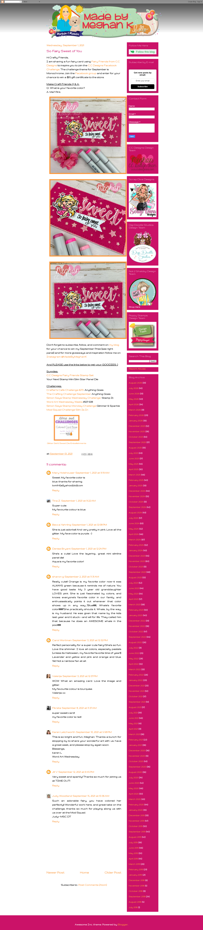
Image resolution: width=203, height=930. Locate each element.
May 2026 (134, 399)
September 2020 (137, 767)
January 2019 (135, 875)
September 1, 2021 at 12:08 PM (89, 524)
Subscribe (143, 86)
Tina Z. (56, 500)
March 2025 (135, 475)
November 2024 (137, 496)
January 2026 (136, 420)
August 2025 (135, 447)
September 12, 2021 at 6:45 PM (76, 771)
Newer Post (55, 872)
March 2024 (135, 539)
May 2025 (134, 464)
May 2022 (134, 658)
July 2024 (133, 518)
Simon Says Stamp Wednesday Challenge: (74, 397)
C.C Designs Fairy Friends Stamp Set (70, 375)
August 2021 (135, 707)
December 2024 (137, 491)
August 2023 (135, 577)
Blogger (123, 924)
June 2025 (134, 458)
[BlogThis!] (85, 454)
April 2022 (134, 664)
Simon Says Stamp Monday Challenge (71, 405)
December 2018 (137, 880)
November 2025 (137, 431)
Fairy (94, 61)
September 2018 (137, 896)
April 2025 (134, 469)
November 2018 (136, 886)
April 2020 (134, 794)
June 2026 (134, 393)
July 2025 (133, 453)
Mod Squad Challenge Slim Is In (67, 409)
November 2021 (136, 691)
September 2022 (137, 637)
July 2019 (133, 842)
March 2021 (134, 734)
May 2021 (133, 723)
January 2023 (135, 615)
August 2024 (135, 512)
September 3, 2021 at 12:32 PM (90, 640)
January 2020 (136, 810)
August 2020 (135, 772)
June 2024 (134, 523)
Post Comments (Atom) (92, 884)
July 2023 (133, 583)
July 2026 (133, 388)
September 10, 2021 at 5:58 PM (94, 732)
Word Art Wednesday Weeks (65, 401)
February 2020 (136, 804)
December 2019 (137, 815)
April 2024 (134, 534)
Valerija (57, 676)
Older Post (113, 872)
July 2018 (133, 907)
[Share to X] (87, 454)
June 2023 (134, 588)
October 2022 (136, 631)
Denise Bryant (61, 548)
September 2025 (137, 442)
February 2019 (136, 869)
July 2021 (133, 712)
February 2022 (136, 675)
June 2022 (134, 653)
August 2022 (135, 642)
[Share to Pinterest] (91, 454)
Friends (103, 61)
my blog (114, 344)
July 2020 (133, 777)
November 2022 (137, 626)
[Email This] (82, 454)
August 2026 (135, 383)
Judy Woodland (62, 795)
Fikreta (56, 708)
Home (84, 872)
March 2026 (135, 410)
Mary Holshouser (63, 472)
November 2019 (136, 821)
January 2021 (135, 745)
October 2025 (136, 437)
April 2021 (133, 729)
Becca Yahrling (61, 524)
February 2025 (136, 480)
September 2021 (137, 702)
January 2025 (135, 485)
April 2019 (133, 858)
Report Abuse (137, 368)
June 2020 (134, 783)
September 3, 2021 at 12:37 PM (80, 676)
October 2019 (136, 826)
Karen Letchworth (63, 732)
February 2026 (136, 415)
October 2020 (136, 761)
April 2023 (134, 599)
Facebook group (85, 73)
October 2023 (136, 566)
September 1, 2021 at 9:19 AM (92, 472)
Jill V (55, 771)
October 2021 (135, 696)
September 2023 (137, 572)
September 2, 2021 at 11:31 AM (82, 576)
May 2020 (134, 788)
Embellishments (78, 443)
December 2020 (137, 750)
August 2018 (135, 902)
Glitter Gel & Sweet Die (58, 443)
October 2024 (136, 502)
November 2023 (137, 561)
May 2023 (134, 593)
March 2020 (135, 799)
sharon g (58, 576)
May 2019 (133, 853)
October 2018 (136, 891)
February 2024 (136, 545)
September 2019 (137, 831)
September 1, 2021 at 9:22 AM (78, 500)
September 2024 (137, 507)
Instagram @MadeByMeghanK (67, 356)
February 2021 (136, 739)
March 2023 (135, 604)
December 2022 (137, 621)
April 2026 (134, 404)
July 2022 (133, 648)
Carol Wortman (62, 640)
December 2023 (137, 556)
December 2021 (136, 685)
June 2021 (134, 718)
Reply (55, 490)
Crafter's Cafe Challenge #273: (66, 390)
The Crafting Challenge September (69, 394)
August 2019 (135, 837)
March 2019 (134, 864)
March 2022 (135, 669)
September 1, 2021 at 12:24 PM (88, 548)
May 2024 (134, 529)
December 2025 (137, 426)
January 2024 (136, 550)
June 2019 (134, 848)
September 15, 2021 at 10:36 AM (91, 795)
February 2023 (136, 610)
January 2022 (136, 680)
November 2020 (137, 756)
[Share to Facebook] (89, 454)
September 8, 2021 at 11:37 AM (79, 708)
